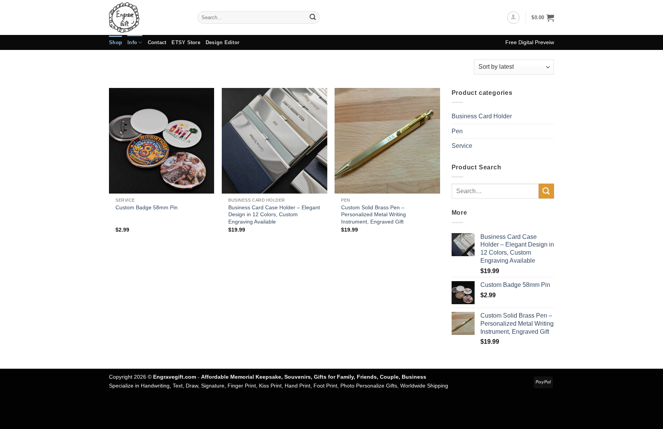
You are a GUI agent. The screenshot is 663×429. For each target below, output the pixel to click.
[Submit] (312, 17)
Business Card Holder (482, 116)
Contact (157, 42)
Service (462, 145)
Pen (457, 131)
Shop (115, 42)
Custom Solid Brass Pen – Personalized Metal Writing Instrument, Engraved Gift (373, 214)
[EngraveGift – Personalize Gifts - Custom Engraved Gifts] (147, 17)
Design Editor (222, 42)
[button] (513, 18)
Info (132, 42)
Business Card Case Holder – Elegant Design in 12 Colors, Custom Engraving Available (274, 214)
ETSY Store (186, 42)
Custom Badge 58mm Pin (146, 207)
